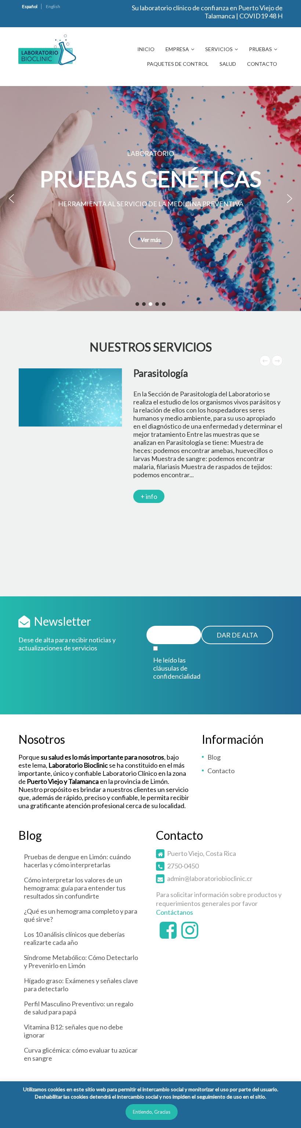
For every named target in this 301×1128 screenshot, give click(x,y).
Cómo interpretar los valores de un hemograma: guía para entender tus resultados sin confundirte (75, 888)
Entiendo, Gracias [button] (151, 1112)
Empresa (177, 49)
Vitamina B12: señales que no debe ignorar (73, 1031)
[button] (150, 198)
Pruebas (260, 49)
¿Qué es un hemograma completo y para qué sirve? (80, 915)
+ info (149, 496)
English (53, 6)
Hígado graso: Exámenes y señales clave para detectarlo (81, 985)
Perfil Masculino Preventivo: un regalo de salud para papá (78, 1008)
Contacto (262, 64)
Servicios (219, 49)
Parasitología (160, 373)
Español (29, 6)
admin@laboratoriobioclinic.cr (210, 878)
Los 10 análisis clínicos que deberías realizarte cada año (74, 938)
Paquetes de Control (177, 64)
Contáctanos (174, 912)
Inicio (146, 49)
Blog (214, 757)
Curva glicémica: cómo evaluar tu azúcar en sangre (81, 1054)
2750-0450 (183, 866)
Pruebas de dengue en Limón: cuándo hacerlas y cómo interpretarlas (77, 861)
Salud (228, 64)
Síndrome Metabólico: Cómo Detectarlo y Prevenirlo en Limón (81, 961)
